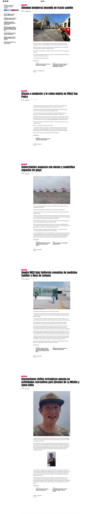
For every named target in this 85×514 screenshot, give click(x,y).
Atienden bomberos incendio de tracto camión (9, 7)
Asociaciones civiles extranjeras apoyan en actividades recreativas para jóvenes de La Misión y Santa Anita (10, 29)
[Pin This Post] (13, 10)
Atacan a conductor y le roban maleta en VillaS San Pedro (9, 15)
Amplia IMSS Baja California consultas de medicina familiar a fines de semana (10, 23)
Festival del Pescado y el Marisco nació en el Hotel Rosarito (10, 34)
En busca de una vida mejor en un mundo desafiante (10, 43)
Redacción (27, 90)
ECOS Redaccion (28, 11)
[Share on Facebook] (5, 10)
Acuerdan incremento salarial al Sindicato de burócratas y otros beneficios (9, 38)
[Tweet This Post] (9, 10)
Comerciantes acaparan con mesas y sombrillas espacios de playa (10, 19)
